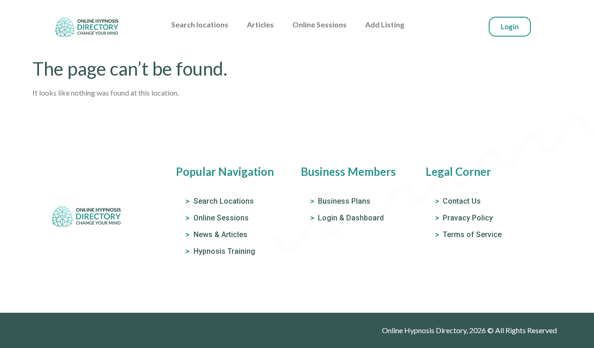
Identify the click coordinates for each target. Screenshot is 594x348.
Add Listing (384, 24)
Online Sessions (319, 24)
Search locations (199, 24)
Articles (260, 24)
